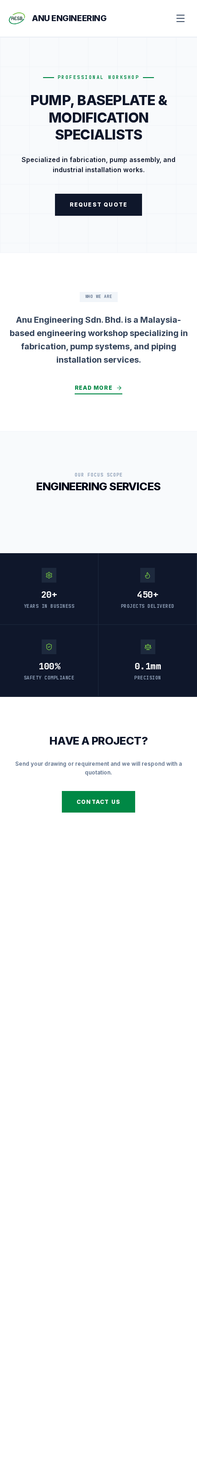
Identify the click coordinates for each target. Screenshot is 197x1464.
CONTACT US (98, 801)
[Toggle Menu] (180, 18)
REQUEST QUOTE (99, 204)
